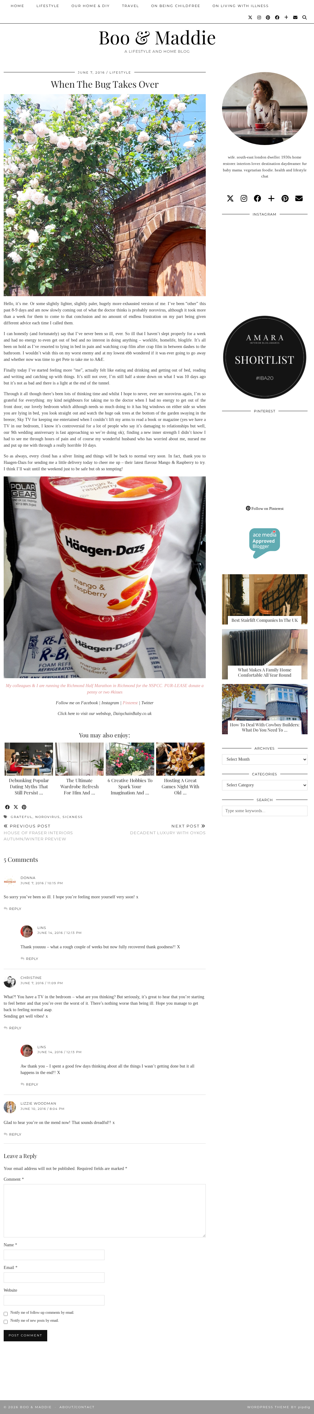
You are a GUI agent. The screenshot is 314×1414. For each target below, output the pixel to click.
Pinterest (130, 703)
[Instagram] (259, 17)
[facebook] (257, 199)
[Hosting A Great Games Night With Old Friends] (180, 759)
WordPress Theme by (278, 1407)
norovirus (47, 817)
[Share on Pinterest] (24, 807)
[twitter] (230, 199)
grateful (22, 817)
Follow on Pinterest (267, 508)
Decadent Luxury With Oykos (168, 829)
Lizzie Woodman (38, 1103)
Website (10, 1290)
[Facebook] (277, 17)
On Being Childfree (175, 6)
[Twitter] (250, 17)
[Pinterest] (268, 17)
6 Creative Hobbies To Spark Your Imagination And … (130, 786)
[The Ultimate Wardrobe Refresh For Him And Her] (79, 759)
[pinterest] (285, 199)
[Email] (295, 17)
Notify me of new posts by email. (34, 1320)
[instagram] (244, 199)
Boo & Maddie (157, 37)
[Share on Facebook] (8, 807)
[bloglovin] (271, 199)
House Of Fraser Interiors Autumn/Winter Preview (38, 832)
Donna (28, 878)
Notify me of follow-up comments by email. (42, 1312)
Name (10, 1245)
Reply (15, 909)
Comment (14, 1179)
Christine (31, 978)
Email (10, 1267)
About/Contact (77, 1407)
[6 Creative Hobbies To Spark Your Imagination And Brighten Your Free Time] (130, 759)
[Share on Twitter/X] (16, 807)
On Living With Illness (241, 6)
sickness (73, 817)
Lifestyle (47, 6)
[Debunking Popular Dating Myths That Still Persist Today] (29, 759)
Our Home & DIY (90, 6)
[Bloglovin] (286, 17)
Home (17, 6)
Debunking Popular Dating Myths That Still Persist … (29, 786)
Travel (130, 6)
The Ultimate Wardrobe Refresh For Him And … (79, 786)
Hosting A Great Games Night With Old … (180, 786)
